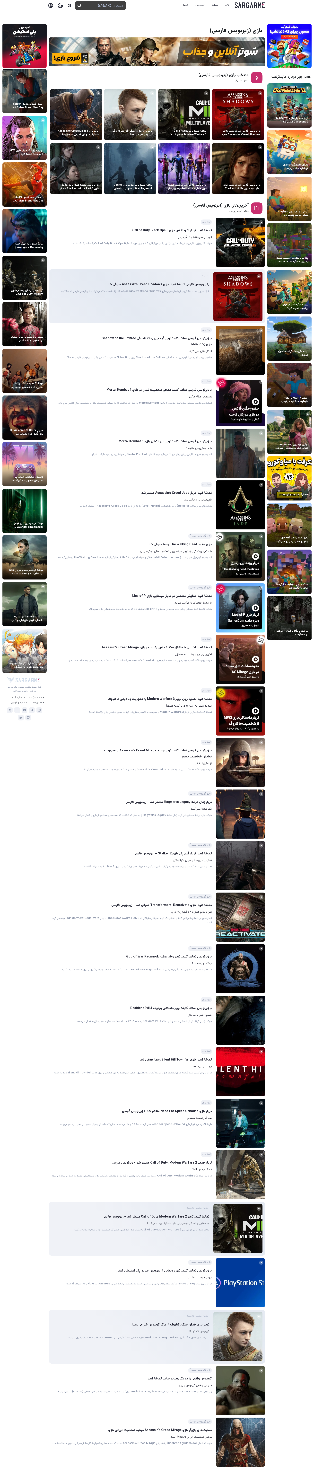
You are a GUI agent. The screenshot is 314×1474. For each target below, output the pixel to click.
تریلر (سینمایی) (299, 438)
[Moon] (69, 5)
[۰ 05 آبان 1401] (240, 968)
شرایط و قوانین (18, 702)
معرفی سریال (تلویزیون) (30, 377)
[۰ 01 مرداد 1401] (76, 168)
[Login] (50, 6)
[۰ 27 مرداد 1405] (24, 417)
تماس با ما (37, 702)
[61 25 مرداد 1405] (24, 511)
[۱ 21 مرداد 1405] (289, 152)
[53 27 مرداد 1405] (24, 324)
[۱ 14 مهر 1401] (240, 1123)
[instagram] (39, 710)
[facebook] (17, 710)
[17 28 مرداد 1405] (24, 231)
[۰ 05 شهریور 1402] (240, 504)
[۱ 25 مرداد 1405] (24, 557)
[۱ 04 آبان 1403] (289, 618)
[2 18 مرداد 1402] (240, 711)
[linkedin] (21, 717)
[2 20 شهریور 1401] (76, 114)
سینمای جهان (36, 97)
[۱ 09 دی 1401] (240, 865)
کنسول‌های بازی (35, 470)
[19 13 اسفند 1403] (289, 478)
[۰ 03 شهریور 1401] (238, 168)
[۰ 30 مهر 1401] (240, 1071)
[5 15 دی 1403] (289, 572)
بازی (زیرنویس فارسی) (194, 124)
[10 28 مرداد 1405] (24, 138)
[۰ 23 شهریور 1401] (240, 1282)
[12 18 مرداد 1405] (289, 199)
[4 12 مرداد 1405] (289, 292)
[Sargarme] (249, 5)
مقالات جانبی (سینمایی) (30, 191)
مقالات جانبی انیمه (33, 657)
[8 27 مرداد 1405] (24, 371)
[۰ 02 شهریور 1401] (184, 168)
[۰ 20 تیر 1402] (240, 762)
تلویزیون (199, 5)
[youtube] (24, 710)
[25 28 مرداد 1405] (24, 91)
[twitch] (28, 717)
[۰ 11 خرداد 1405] (289, 432)
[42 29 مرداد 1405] (24, 184)
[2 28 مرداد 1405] (24, 278)
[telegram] (32, 710)
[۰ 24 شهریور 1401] (184, 114)
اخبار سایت (17, 697)
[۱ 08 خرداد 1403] (240, 242)
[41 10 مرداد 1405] (289, 338)
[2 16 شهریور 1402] (240, 401)
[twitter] (10, 710)
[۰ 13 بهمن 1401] (240, 814)
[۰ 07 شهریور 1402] (240, 453)
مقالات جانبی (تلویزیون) (30, 564)
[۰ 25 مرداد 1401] (130, 168)
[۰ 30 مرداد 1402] (240, 556)
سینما (215, 5)
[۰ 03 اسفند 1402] (240, 350)
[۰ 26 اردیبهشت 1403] (238, 114)
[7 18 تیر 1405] (289, 385)
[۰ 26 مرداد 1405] (24, 604)
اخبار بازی (302, 158)
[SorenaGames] (10, 680)
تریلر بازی (303, 112)
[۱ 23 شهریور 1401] (130, 114)
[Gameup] (60, 5)
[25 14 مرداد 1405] (289, 245)
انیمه (185, 5)
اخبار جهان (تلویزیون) (31, 424)
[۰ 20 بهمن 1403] (289, 525)
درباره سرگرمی (35, 697)
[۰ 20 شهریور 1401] (240, 1442)
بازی (227, 5)
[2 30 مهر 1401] (240, 1020)
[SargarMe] (28, 680)
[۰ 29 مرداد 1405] (289, 105)
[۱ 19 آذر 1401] (240, 917)
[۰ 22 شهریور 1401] (240, 1390)
